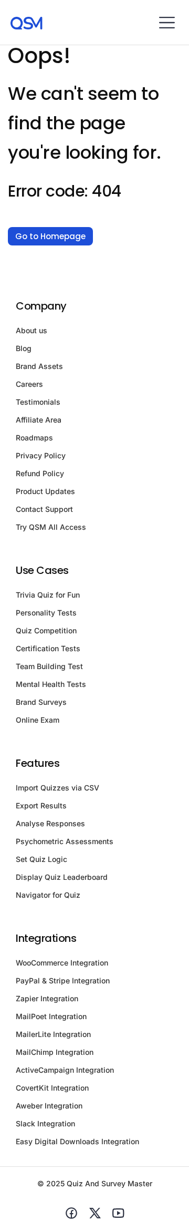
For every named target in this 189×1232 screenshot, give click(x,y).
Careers (29, 383)
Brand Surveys (41, 701)
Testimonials (38, 401)
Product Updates (45, 491)
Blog (24, 348)
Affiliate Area (38, 419)
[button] (166, 22)
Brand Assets (39, 366)
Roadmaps (34, 437)
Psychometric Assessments (64, 841)
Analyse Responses (50, 823)
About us (31, 330)
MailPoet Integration (51, 1016)
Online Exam (37, 719)
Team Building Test (49, 666)
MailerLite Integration (53, 1034)
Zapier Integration (47, 998)
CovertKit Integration (52, 1087)
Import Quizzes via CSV (57, 787)
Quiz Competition (46, 630)
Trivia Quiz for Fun (48, 594)
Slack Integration (45, 1123)
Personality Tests (46, 612)
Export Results (41, 805)
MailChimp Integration (54, 1052)
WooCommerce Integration (62, 962)
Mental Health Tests (51, 684)
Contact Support (44, 509)
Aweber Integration (49, 1105)
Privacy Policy (41, 455)
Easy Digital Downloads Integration (77, 1141)
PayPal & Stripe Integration (63, 980)
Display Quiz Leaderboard (62, 876)
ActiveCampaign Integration (65, 1069)
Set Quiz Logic (41, 859)
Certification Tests (48, 648)
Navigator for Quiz (48, 894)
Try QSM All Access (51, 526)
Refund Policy (40, 473)
